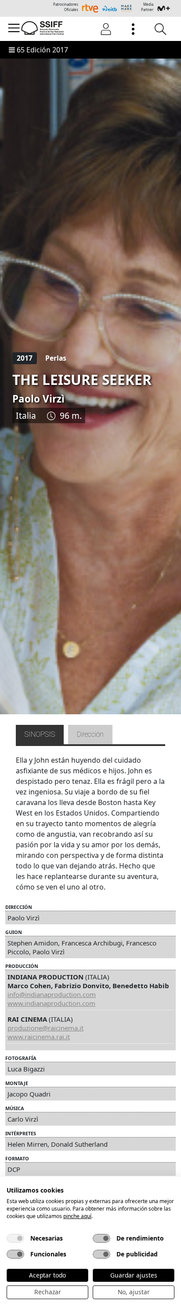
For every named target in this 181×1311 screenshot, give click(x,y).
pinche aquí (77, 1216)
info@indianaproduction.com (51, 994)
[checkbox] (15, 1238)
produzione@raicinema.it (45, 1027)
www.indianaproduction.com (51, 1003)
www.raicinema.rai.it (38, 1036)
